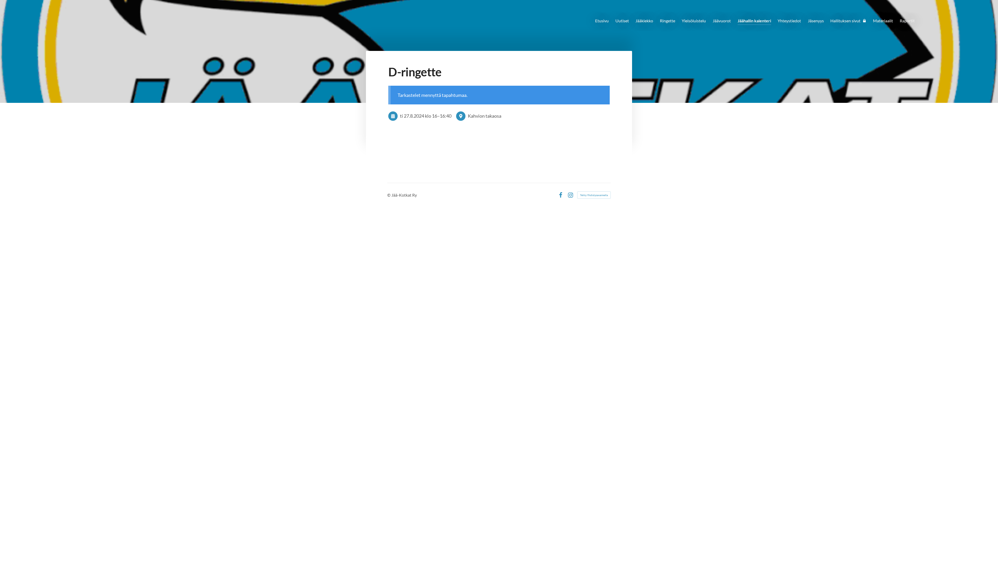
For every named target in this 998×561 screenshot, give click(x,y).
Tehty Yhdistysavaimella (594, 195)
